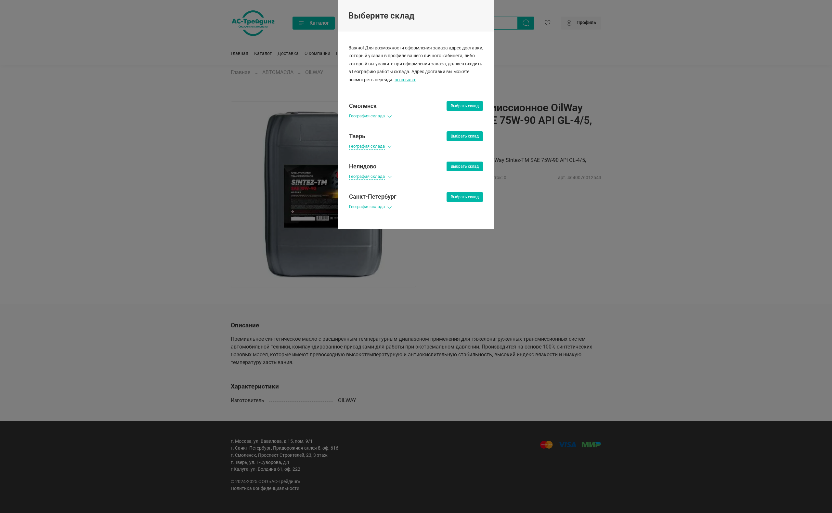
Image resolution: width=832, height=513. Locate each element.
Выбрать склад (465, 106)
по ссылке (405, 80)
